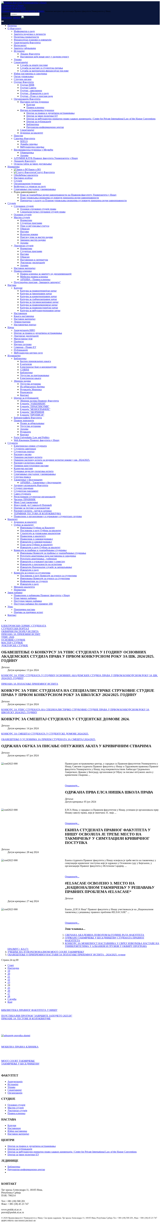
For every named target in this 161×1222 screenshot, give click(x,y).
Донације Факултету (25, 161)
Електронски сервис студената (30, 446)
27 (9, 993)
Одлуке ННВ (27, 85)
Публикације (21, 350)
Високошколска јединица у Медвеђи (33, 149)
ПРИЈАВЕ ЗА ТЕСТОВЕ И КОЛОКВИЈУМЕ (26, 1018)
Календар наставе (23, 468)
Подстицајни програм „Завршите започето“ (37, 282)
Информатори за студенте (34, 581)
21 (9, 976)
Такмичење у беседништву (28, 479)
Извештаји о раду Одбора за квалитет (40, 547)
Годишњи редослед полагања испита (33, 471)
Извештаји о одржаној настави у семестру (42, 561)
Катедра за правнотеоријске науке (38, 290)
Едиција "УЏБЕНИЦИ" (33, 403)
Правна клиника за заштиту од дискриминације (46, 273)
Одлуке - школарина (31, 90)
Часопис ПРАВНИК (25, 499)
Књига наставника (24, 316)
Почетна (12, 25)
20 (9, 973)
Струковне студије (24, 206)
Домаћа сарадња (29, 144)
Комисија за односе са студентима (32, 572)
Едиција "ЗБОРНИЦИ (32, 412)
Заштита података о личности (30, 34)
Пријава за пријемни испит (28, 612)
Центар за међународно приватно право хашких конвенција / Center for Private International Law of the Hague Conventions (90, 118)
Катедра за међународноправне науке (40, 310)
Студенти (13, 443)
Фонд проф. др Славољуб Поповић (33, 505)
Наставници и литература (34, 259)
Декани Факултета (30, 53)
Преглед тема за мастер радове (36, 237)
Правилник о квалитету (33, 536)
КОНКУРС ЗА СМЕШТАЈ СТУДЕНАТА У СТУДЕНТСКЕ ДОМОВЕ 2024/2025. (45, 733)
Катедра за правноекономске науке (39, 305)
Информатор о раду (24, 31)
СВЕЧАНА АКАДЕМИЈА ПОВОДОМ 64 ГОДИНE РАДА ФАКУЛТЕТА (104, 935)
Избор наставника (17, 1131)
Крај (10, 1002)
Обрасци (25, 228)
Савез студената (22, 493)
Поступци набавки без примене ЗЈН (33, 603)
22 (9, 979)
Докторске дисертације (32, 262)
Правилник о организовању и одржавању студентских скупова (48, 516)
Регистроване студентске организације (35, 496)
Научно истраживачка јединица (37, 110)
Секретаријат (21, 62)
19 (9, 971)
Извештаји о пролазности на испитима (41, 564)
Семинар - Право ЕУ (25, 347)
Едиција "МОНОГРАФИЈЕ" (35, 409)
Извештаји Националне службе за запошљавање (46, 567)
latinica (16, 17)
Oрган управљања (23, 76)
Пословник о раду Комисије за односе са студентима (48, 575)
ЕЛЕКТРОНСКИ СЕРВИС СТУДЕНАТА (23, 625)
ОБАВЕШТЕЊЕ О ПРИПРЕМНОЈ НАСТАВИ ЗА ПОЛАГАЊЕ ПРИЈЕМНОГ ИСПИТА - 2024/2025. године (66, 954)
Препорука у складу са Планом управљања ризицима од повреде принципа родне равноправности (73, 200)
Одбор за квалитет (24, 524)
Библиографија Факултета (28, 417)
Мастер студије (22, 217)
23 (9, 982)
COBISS (24, 369)
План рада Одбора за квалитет (36, 544)
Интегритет (20, 45)
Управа (18, 59)
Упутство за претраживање (34, 375)
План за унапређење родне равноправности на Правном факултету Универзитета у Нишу (68, 195)
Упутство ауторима (30, 383)
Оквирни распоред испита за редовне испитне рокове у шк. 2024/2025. (52, 460)
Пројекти (19, 341)
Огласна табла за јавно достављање (33, 163)
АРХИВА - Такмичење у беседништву (40, 482)
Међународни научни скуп (28, 352)
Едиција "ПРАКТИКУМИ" (34, 406)
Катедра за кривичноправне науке (38, 296)
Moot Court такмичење (26, 502)
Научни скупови (23, 344)
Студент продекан (23, 488)
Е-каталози (26, 364)
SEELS (24, 141)
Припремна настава (24, 609)
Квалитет (13, 519)
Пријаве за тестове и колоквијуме (32, 508)
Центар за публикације (38, 121)
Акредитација (15, 1081)
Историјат (19, 51)
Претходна (13, 968)
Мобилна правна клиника (34, 276)
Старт (11, 965)
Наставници (20, 313)
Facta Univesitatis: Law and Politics (31, 437)
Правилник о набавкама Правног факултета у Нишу (42, 595)
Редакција (25, 431)
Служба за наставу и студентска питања (41, 68)
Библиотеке (26, 372)
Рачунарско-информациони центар (45, 127)
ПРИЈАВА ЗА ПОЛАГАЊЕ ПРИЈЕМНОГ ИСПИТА (29, 684)
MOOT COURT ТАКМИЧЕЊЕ (18, 1061)
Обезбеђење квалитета (26, 175)
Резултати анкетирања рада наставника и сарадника (48, 556)
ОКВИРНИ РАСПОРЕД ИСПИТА (20, 631)
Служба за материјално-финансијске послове (44, 70)
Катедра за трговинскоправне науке (39, 302)
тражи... (5, 14)
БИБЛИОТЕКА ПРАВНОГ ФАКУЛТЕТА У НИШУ (29, 1010)
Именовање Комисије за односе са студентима (45, 578)
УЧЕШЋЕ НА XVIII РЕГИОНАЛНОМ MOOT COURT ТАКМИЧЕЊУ (46, 951)
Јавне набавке (15, 592)
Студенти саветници (25, 448)
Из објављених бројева (32, 386)
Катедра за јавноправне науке (36, 293)
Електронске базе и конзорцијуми (38, 367)
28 (9, 996)
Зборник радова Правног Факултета (39, 400)
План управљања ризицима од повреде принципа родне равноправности (59, 197)
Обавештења (27, 152)
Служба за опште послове (34, 65)
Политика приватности (26, 37)
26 (9, 990)
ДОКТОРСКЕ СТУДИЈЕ (14, 645)
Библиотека (32, 124)
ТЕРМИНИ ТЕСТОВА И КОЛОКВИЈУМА (37, 513)
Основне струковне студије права (38, 209)
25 (9, 987)
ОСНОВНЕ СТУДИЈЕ (13, 639)
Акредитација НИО (24, 330)
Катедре (30, 104)
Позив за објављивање (32, 423)
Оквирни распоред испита (28, 457)
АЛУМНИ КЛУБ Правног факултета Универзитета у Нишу (46, 158)
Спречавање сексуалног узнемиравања (35, 189)
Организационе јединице (27, 183)
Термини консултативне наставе (31, 465)
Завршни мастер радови (33, 240)
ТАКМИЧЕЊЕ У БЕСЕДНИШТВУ (20, 1063)
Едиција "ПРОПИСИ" (32, 414)
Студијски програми (31, 223)
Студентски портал (24, 451)
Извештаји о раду (29, 570)
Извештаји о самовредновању (36, 541)
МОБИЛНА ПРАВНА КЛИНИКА (20, 1046)
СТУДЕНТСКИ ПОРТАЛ (15, 628)
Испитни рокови (29, 234)
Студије (18, 180)
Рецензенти (26, 392)
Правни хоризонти (24, 420)
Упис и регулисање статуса (34, 226)
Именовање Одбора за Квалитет (37, 527)
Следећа (12, 999)
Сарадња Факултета (24, 138)
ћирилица (6, 17)
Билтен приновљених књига (35, 361)
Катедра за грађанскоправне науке (38, 299)
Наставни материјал (24, 268)
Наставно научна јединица (34, 101)
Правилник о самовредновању (36, 539)
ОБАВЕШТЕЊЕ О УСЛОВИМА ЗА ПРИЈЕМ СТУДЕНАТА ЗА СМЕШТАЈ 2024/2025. (48, 739)
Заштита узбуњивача (25, 48)
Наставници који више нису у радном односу (44, 56)
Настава (24, 231)
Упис (10, 606)
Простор (18, 135)
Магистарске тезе (23, 338)
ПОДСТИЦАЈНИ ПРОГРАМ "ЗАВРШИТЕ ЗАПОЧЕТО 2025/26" (36, 1015)
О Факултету (14, 28)
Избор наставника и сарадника (30, 73)
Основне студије (23, 214)
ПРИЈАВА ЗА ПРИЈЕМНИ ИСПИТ (20, 634)
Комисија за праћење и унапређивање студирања (40, 550)
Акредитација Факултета (27, 42)
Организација (15, 1092)
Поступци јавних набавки (28, 601)
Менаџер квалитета (24, 587)
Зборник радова (22, 381)
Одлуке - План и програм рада (36, 96)
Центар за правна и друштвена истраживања (50, 113)
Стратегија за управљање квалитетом (40, 533)
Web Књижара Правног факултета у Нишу (36, 440)
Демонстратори (22, 321)
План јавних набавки (25, 598)
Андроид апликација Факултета (31, 485)
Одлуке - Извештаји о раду (34, 93)
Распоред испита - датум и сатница (33, 510)
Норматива (13, 166)
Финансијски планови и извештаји (32, 39)
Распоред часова (22, 454)
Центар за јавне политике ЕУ (42, 116)
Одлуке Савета (28, 87)
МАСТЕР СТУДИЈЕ (12, 642)
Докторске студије (23, 245)
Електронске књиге (30, 378)
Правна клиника (35, 107)
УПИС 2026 (7, 637)
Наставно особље (23, 178)
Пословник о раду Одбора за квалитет (40, 530)
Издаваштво (14, 355)
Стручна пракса (22, 477)
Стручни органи (22, 79)
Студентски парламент (26, 491)
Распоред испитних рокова (28, 462)
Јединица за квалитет (31, 132)
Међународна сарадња (32, 147)
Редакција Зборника (31, 389)
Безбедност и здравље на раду (30, 186)
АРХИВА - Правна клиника (35, 279)
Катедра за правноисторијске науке (39, 307)
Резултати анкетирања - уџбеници (38, 558)
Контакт (24, 395)
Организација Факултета (27, 99)
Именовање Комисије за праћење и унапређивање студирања (53, 553)
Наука (11, 327)
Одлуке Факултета (24, 82)
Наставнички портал (25, 324)
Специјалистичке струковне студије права (42, 211)
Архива (24, 155)
